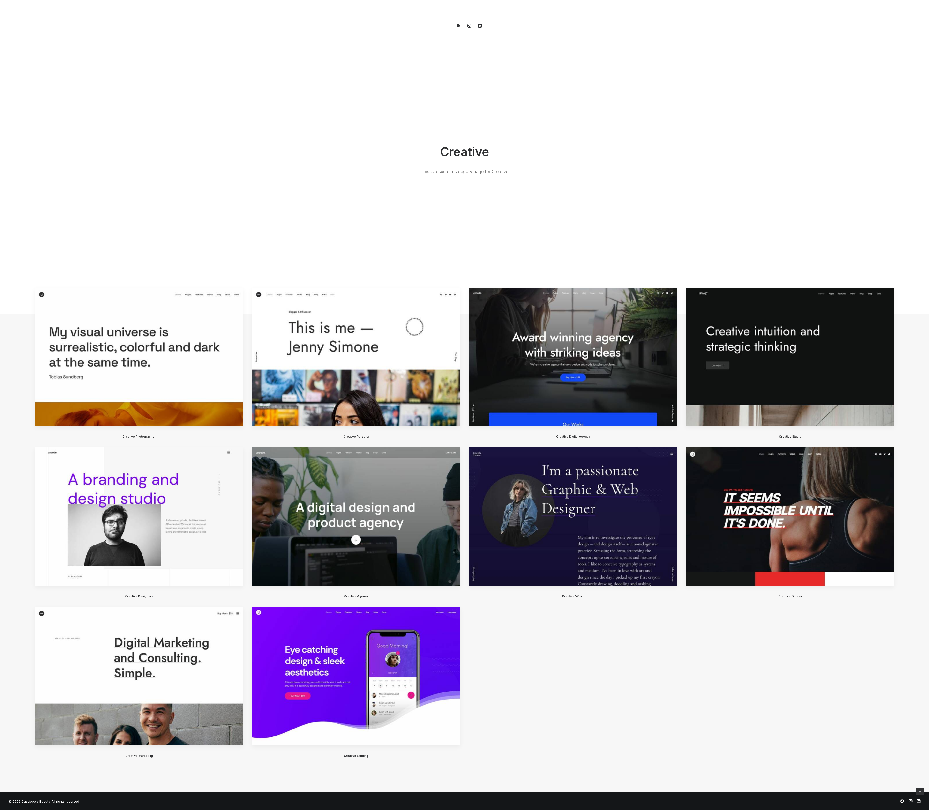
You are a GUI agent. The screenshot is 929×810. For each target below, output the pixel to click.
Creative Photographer (139, 436)
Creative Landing (356, 756)
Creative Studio (790, 436)
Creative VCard (573, 596)
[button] (460, 25)
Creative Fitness (790, 596)
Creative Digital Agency (573, 436)
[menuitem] (460, 25)
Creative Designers (139, 596)
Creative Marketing (139, 756)
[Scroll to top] (920, 791)
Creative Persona (356, 436)
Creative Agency (356, 596)
